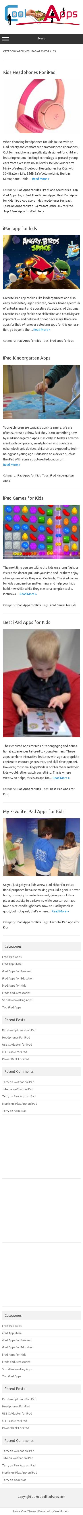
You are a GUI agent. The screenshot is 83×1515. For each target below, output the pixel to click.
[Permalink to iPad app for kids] (41, 288)
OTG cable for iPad (14, 1051)
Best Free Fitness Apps (40, 195)
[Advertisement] (35, 1148)
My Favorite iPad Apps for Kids (33, 811)
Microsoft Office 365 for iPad (54, 205)
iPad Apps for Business (17, 971)
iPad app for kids (20, 228)
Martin (6, 1103)
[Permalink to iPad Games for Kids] (41, 558)
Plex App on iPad (25, 1096)
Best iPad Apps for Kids (26, 622)
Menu (41, 38)
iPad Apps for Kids (29, 189)
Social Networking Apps (17, 1000)
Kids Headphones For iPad (29, 72)
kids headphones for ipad (54, 200)
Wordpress (61, 1511)
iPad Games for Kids (23, 498)
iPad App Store (25, 200)
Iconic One (20, 1511)
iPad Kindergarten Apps (26, 357)
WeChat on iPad (24, 1082)
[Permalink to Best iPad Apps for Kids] (41, 736)
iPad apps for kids (62, 340)
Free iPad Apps (12, 956)
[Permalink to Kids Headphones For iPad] (41, 132)
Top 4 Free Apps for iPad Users (24, 211)
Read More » (40, 179)
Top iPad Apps (11, 1007)
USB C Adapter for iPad (17, 1044)
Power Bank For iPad (15, 1059)
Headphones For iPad (16, 1037)
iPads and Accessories (56, 189)
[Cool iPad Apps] (41, 24)
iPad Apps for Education (17, 978)
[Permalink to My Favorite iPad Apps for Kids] (41, 875)
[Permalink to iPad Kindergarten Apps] (41, 417)
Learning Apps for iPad (18, 205)
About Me (20, 1110)
